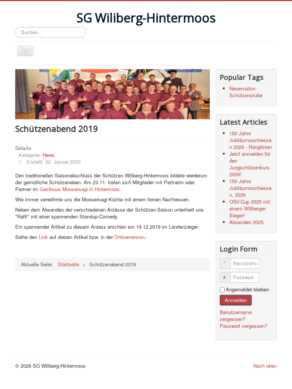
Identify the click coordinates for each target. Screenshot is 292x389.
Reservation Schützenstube (245, 92)
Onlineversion (129, 236)
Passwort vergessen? (243, 325)
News (49, 154)
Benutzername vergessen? (236, 315)
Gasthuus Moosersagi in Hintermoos (80, 189)
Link (43, 236)
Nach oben (265, 365)
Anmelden (236, 300)
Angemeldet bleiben (247, 289)
